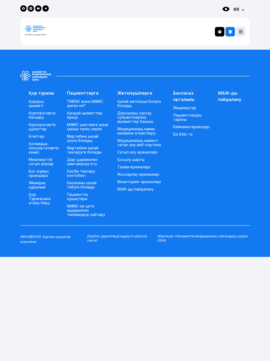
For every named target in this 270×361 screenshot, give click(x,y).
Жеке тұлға (221, 18)
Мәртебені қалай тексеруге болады (84, 150)
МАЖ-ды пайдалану (135, 189)
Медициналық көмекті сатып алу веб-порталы (139, 142)
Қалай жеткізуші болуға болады (139, 103)
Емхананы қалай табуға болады (82, 185)
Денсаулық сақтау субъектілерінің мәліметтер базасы (135, 117)
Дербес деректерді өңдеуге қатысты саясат (117, 238)
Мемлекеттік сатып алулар (41, 162)
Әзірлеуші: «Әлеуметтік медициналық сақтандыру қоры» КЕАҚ (203, 238)
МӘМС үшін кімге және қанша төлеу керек (87, 127)
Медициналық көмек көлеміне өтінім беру (136, 131)
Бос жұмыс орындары (39, 173)
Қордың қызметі (36, 103)
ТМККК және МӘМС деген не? (85, 103)
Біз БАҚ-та (182, 134)
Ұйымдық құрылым (37, 185)
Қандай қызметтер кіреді (84, 115)
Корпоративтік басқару (42, 115)
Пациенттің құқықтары (77, 196)
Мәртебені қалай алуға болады (82, 138)
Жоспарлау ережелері (138, 174)
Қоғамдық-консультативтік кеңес (44, 148)
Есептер (36, 136)
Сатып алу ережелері (137, 152)
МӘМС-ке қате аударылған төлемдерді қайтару (86, 210)
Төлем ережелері (133, 167)
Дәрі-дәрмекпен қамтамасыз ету (82, 162)
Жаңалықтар (184, 108)
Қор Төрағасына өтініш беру (40, 198)
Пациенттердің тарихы (187, 117)
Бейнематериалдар (191, 127)
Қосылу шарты (130, 160)
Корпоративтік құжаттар (42, 127)
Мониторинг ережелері (139, 182)
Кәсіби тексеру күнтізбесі (81, 173)
